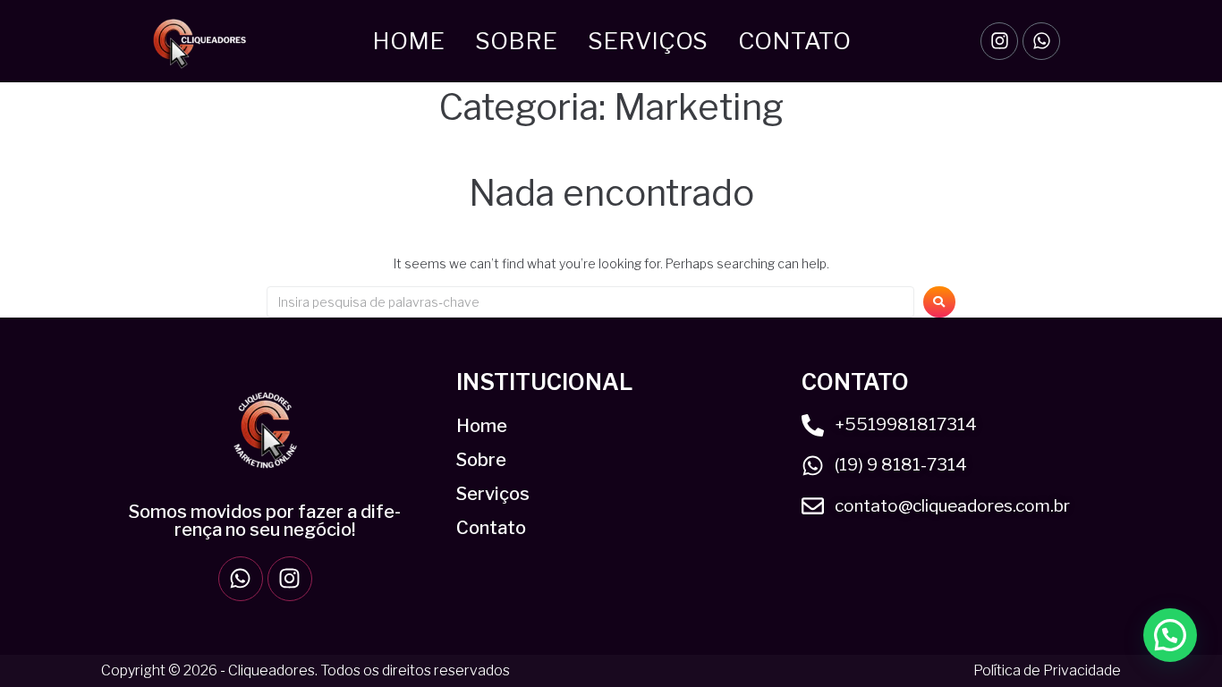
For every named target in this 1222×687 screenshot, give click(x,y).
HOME (408, 41)
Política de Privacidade (1047, 670)
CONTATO (794, 41)
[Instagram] (999, 41)
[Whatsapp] (1041, 41)
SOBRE (516, 41)
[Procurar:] (590, 302)
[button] (1170, 635)
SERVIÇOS (648, 41)
